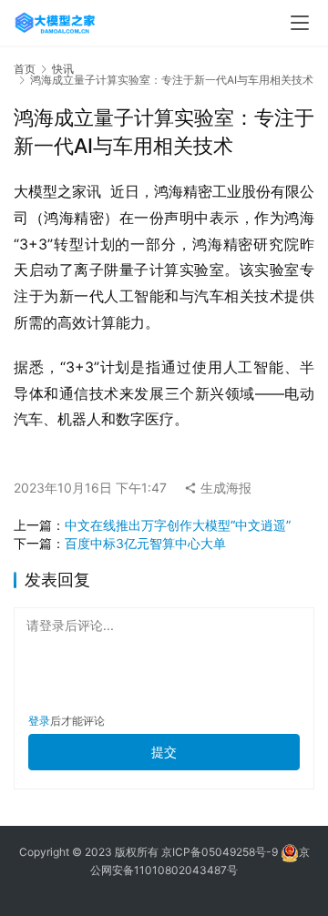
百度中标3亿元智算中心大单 (145, 543)
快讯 (63, 69)
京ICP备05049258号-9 (219, 852)
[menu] (300, 22)
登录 (39, 721)
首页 (25, 69)
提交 (164, 751)
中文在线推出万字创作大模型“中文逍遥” (178, 525)
